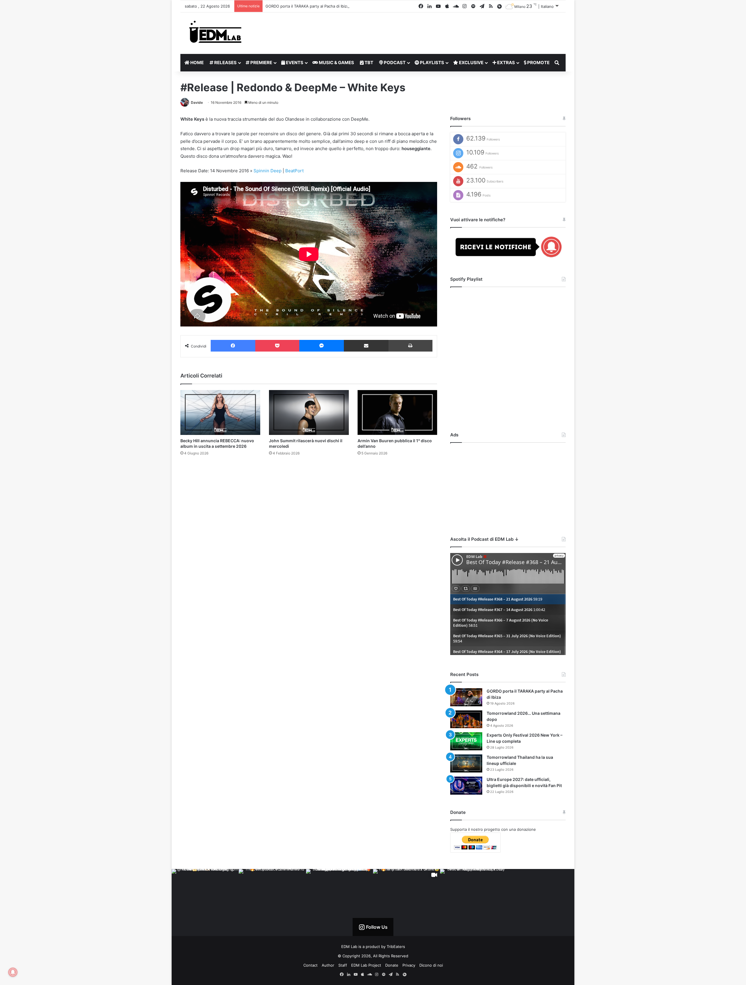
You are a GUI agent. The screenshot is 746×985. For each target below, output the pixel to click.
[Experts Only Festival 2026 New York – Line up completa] (466, 741)
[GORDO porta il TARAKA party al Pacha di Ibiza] (466, 697)
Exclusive (470, 62)
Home (196, 62)
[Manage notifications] (12, 972)
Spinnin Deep (267, 170)
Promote (538, 62)
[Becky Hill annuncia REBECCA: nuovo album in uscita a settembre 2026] (220, 412)
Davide (197, 102)
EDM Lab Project (366, 965)
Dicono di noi (431, 965)
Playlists (431, 62)
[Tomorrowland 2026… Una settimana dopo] (466, 719)
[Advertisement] (508, 485)
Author (328, 965)
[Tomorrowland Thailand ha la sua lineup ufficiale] (466, 763)
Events (294, 62)
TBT (368, 62)
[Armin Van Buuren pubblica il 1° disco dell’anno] (397, 412)
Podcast (394, 62)
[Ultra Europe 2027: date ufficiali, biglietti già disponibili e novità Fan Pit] (466, 786)
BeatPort (294, 170)
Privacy (408, 965)
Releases (225, 62)
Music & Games (336, 62)
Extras (505, 62)
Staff (342, 965)
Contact (310, 965)
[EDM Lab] (215, 31)
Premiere (260, 62)
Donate (391, 965)
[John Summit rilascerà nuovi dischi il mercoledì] (309, 412)
